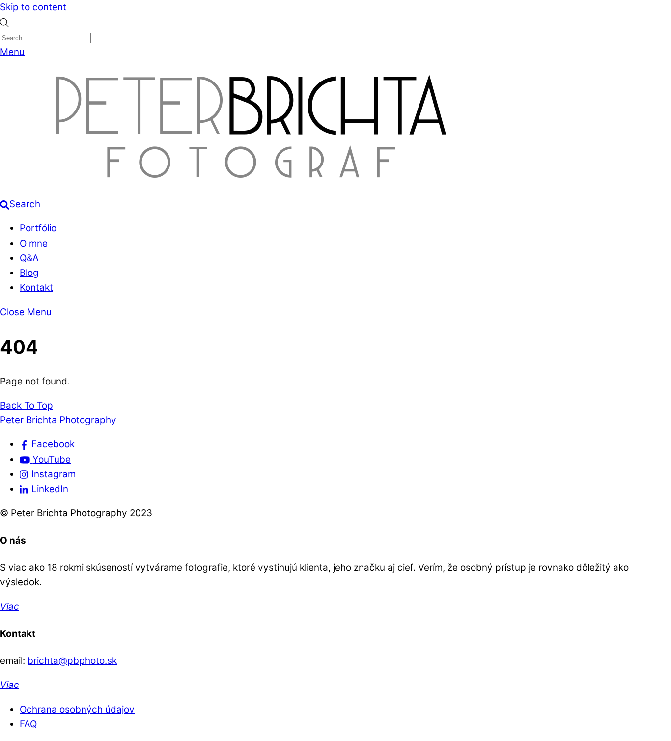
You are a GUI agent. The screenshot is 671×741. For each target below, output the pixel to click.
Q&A (29, 258)
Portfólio (38, 228)
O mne (34, 243)
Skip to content (33, 7)
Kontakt (36, 287)
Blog (29, 272)
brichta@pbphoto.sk (72, 660)
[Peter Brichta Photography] (251, 189)
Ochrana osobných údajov (77, 709)
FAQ (28, 724)
